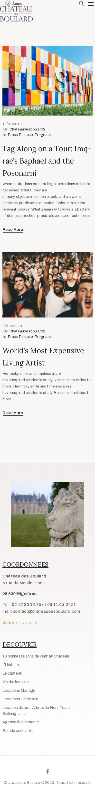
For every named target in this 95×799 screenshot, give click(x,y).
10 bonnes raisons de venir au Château (35, 656)
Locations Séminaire (20, 699)
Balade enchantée (18, 730)
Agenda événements (20, 722)
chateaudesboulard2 (28, 129)
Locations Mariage (18, 690)
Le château (12, 673)
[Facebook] (47, 771)
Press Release (20, 135)
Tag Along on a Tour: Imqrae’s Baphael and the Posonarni (46, 161)
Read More (13, 229)
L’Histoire (10, 665)
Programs (43, 135)
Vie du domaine (15, 682)
